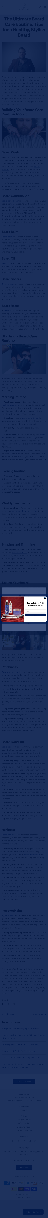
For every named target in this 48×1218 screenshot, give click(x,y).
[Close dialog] (45, 598)
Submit (35, 615)
